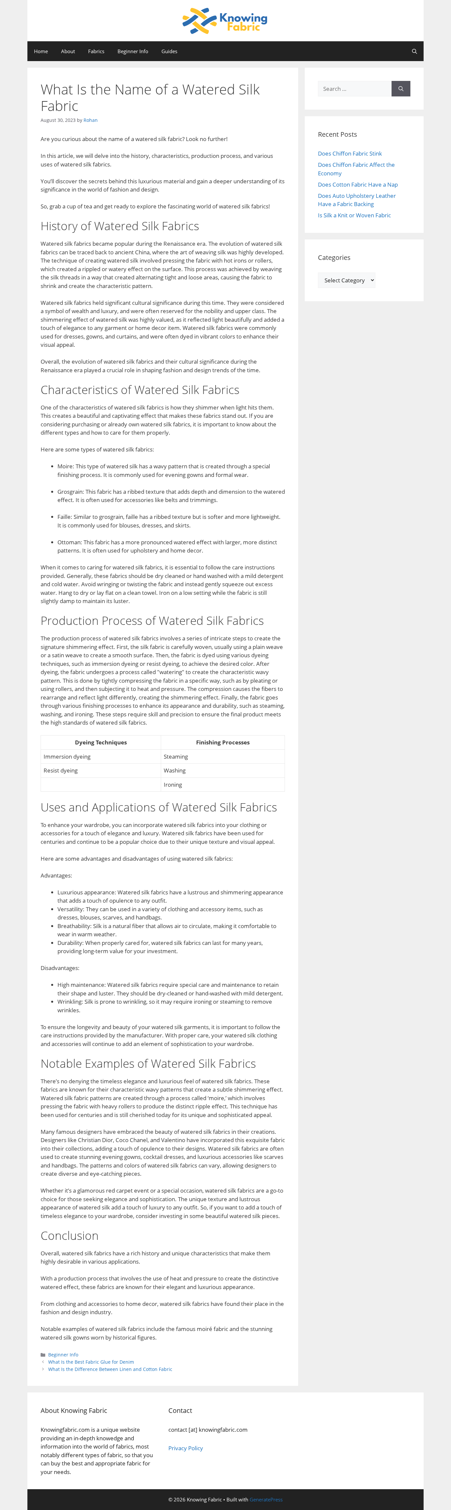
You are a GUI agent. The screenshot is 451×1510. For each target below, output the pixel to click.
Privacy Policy (185, 1448)
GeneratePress (266, 1499)
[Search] (401, 89)
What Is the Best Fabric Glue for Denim (91, 1362)
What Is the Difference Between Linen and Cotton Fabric (110, 1369)
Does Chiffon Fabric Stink (350, 153)
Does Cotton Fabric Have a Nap (358, 184)
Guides (169, 51)
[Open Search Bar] (414, 51)
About (68, 51)
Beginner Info (133, 51)
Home (41, 51)
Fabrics (96, 51)
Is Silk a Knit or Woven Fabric (354, 215)
